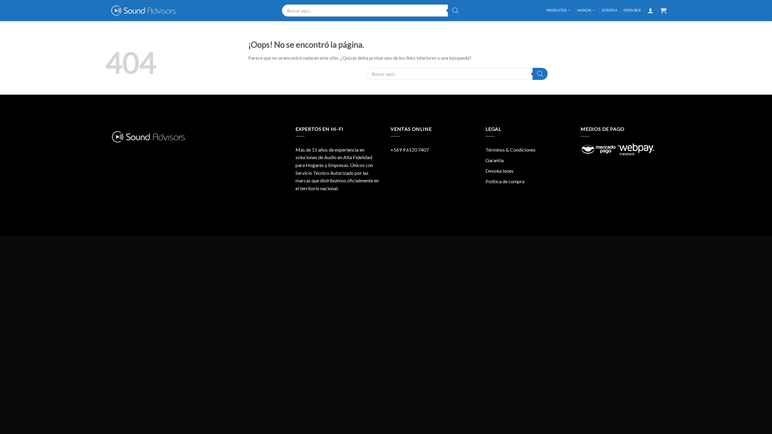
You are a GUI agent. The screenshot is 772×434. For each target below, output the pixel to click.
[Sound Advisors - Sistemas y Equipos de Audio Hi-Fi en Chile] (148, 10)
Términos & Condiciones (511, 150)
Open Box (632, 10)
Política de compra (505, 181)
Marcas (584, 10)
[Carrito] (663, 10)
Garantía (495, 160)
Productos (556, 10)
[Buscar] (455, 11)
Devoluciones (500, 171)
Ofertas (609, 10)
